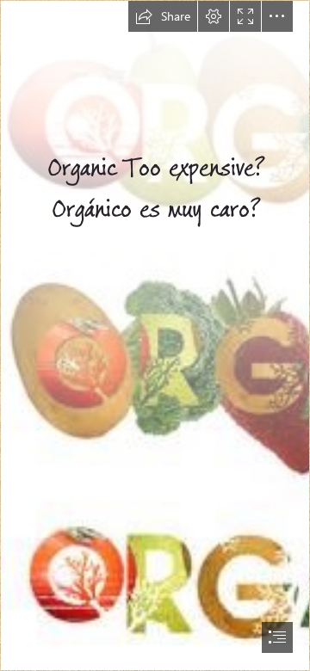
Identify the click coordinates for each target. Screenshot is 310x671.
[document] (155, 335)
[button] (162, 16)
